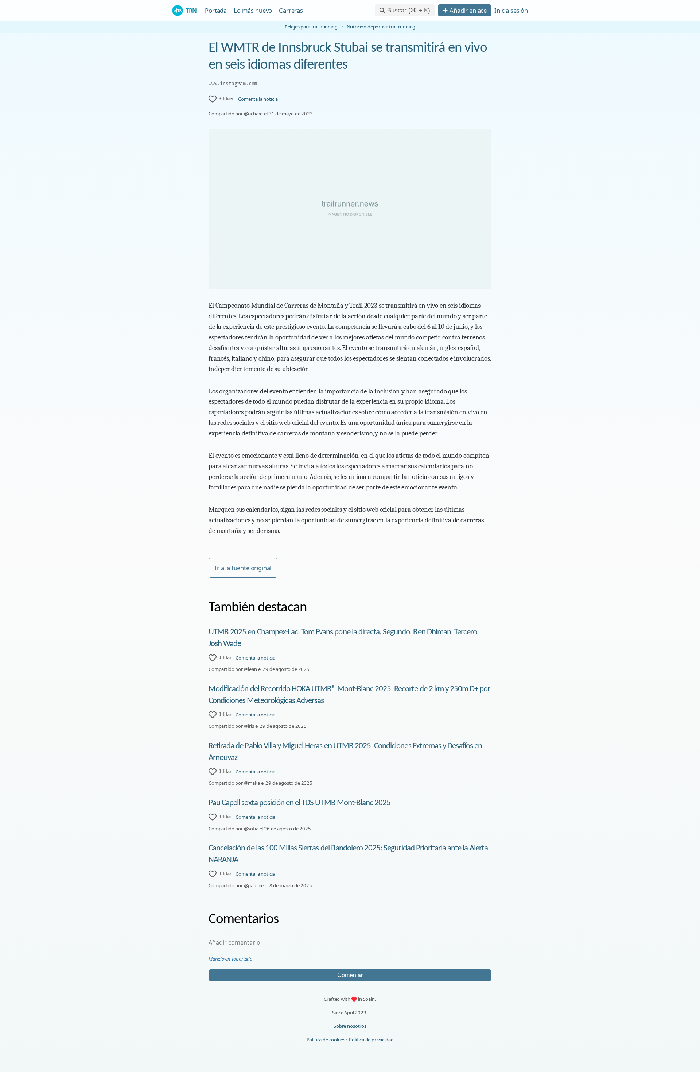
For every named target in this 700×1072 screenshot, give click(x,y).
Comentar (350, 975)
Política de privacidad (371, 1039)
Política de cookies (326, 1039)
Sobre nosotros (350, 1026)
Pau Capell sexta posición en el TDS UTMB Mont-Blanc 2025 (299, 803)
